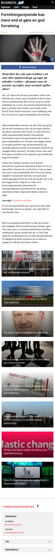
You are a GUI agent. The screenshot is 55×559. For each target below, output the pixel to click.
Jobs (16, 7)
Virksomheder (8, 11)
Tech (34, 7)
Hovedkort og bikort (22, 200)
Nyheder (5, 7)
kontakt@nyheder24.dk (14, 532)
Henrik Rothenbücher (13, 524)
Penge (25, 7)
